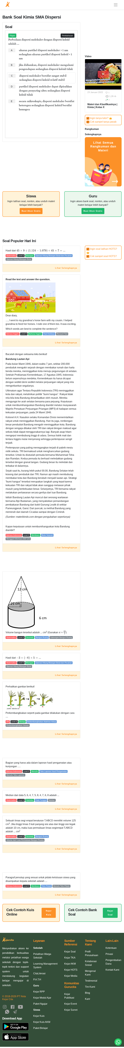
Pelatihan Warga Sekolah (42, 956)
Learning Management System (45, 965)
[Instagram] (4, 1006)
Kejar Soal (110, 913)
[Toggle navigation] (115, 5)
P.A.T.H (37, 979)
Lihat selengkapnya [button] (66, 268)
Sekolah (38, 948)
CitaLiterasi (39, 973)
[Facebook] (12, 1006)
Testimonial (91, 980)
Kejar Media (70, 976)
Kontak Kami (112, 970)
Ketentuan (111, 948)
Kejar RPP (39, 991)
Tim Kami (90, 986)
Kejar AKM (70, 963)
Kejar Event (70, 1003)
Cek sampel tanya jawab (101, 121)
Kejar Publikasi (69, 996)
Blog (87, 993)
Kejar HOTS (70, 970)
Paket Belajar (40, 1028)
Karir (87, 999)
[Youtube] (20, 1006)
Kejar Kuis (49, 913)
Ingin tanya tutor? (98, 118)
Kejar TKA (69, 957)
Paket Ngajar (40, 1003)
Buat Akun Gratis (31, 211)
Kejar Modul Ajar (42, 997)
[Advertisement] (41, 122)
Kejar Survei (71, 1010)
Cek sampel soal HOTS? (102, 256)
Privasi (109, 954)
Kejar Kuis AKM (41, 1022)
